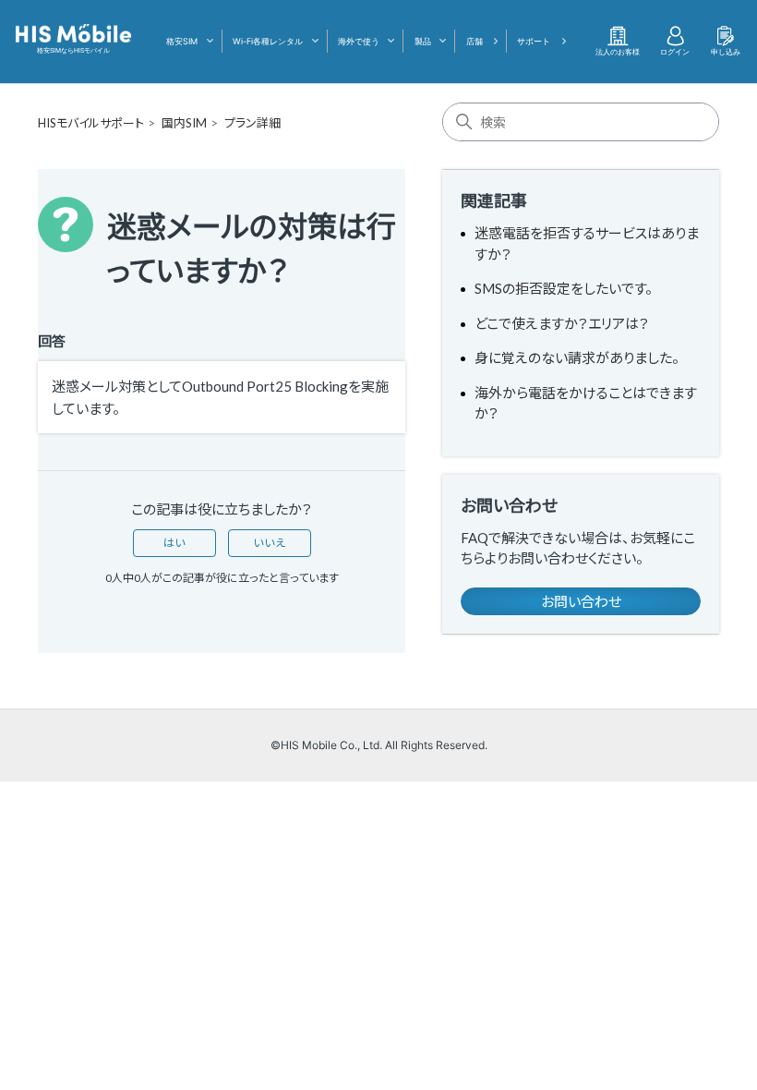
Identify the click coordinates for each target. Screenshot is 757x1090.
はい (174, 543)
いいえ (269, 543)
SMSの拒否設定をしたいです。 (564, 288)
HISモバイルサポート (91, 122)
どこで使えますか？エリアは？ (562, 323)
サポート (533, 41)
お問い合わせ (581, 601)
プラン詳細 (252, 122)
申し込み (725, 51)
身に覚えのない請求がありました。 (577, 357)
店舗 (474, 41)
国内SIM (184, 122)
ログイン (675, 51)
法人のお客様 (617, 51)
